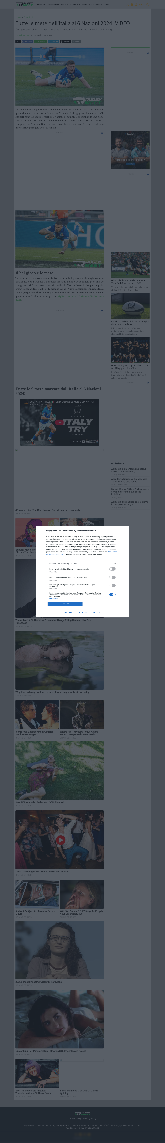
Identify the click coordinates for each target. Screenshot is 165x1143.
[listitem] (82, 563)
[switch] (112, 569)
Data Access (82, 612)
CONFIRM (65, 604)
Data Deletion (69, 612)
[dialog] (82, 571)
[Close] (124, 531)
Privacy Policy (96, 612)
